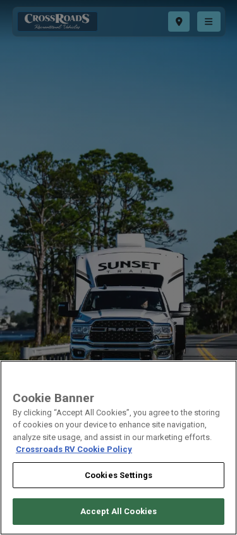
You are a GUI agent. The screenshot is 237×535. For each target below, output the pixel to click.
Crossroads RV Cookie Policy (74, 449)
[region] (118, 447)
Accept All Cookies (118, 511)
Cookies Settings (118, 475)
